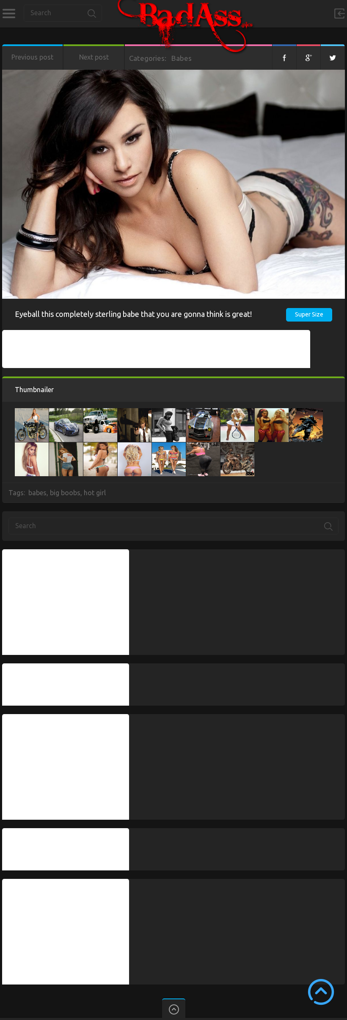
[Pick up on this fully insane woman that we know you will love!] (272, 412)
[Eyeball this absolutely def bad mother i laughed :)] (306, 412)
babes (37, 492)
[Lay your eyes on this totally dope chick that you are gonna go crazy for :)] (100, 447)
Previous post (32, 57)
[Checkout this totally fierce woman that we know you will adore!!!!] (237, 447)
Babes (181, 58)
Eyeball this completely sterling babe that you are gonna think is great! (133, 314)
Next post (94, 57)
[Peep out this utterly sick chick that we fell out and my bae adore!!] (237, 412)
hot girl (95, 492)
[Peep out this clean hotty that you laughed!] (134, 447)
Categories (8, 13)
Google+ (308, 57)
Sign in (339, 13)
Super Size (309, 314)
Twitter (332, 57)
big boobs (65, 492)
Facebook (284, 57)
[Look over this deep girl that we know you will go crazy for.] (134, 412)
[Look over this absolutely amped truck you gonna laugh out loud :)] (100, 412)
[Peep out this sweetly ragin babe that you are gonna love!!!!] (169, 447)
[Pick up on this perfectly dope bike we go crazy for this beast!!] (32, 412)
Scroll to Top (321, 992)
